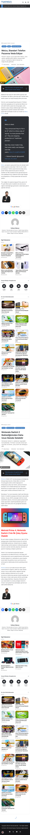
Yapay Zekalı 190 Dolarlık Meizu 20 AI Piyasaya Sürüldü (22, 272)
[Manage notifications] (2, 832)
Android (12, 43)
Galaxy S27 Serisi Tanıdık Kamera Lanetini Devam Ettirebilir (21, 384)
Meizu (2, 165)
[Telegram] (16, 212)
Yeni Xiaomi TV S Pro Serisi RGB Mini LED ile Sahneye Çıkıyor (7, 384)
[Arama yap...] (25, 2)
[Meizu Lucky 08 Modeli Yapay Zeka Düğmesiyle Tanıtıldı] (7, 265)
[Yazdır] (23, 212)
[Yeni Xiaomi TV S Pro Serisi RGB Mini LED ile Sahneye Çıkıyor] (8, 378)
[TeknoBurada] (6, 2)
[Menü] (28, 2)
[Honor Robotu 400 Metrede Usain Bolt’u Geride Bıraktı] (8, 333)
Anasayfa (4, 43)
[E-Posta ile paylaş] (20, 212)
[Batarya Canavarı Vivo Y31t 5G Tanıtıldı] (8, 319)
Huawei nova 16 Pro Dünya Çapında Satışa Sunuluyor (7, 398)
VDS (8, 828)
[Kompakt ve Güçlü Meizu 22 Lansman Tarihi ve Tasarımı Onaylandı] (7, 247)
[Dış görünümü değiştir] (23, 2)
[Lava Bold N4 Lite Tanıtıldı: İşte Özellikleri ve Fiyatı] (8, 362)
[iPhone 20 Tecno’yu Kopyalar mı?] (8, 347)
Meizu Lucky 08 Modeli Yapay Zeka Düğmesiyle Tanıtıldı (7, 272)
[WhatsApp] (13, 212)
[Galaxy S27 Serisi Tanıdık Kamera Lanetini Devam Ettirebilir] (21, 378)
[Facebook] (2, 212)
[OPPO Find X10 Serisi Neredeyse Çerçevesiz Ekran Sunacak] (8, 304)
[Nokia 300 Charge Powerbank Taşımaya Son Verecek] (8, 407)
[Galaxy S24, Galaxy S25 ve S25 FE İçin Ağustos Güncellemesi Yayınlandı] (21, 347)
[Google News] (15, 206)
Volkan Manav (6, 64)
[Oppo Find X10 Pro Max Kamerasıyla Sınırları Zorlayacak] (21, 392)
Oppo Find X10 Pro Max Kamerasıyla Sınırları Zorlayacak (21, 398)
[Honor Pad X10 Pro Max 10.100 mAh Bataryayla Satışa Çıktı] (21, 319)
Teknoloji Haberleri (16, 46)
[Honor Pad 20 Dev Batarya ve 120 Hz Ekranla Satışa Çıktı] (21, 333)
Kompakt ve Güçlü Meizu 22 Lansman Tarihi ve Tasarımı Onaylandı (7, 254)
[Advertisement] (15, 23)
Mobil (9, 43)
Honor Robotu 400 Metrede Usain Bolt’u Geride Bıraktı (7, 339)
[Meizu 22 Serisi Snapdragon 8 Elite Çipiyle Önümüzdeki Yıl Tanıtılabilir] (22, 247)
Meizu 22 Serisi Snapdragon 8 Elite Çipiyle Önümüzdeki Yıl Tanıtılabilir (22, 255)
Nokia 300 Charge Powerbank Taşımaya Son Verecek (8, 413)
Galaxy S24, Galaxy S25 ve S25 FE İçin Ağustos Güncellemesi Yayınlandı (21, 353)
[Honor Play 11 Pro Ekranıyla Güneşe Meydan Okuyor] (21, 304)
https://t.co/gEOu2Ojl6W (17, 152)
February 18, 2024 (11, 159)
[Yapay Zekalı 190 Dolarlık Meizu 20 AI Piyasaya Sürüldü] (22, 265)
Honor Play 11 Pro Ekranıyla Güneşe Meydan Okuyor (21, 310)
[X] (6, 212)
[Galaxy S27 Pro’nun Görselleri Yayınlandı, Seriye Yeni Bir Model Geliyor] (21, 362)
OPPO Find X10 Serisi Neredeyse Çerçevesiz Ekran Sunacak (7, 310)
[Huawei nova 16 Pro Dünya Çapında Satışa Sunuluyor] (8, 392)
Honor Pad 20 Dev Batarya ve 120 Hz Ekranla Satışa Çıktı (21, 339)
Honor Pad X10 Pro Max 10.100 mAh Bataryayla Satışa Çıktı (21, 325)
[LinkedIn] (9, 212)
